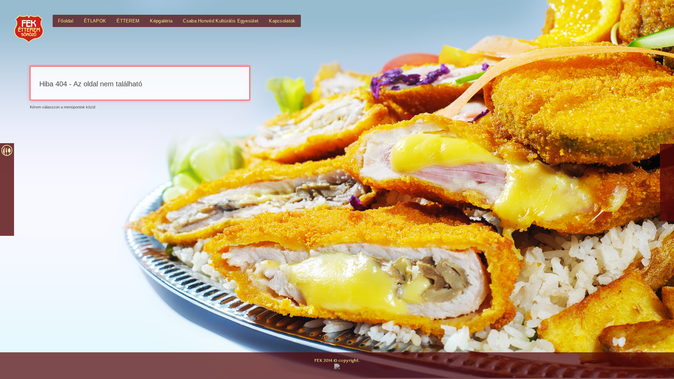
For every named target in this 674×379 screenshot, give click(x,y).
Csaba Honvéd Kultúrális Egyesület (220, 21)
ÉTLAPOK (95, 21)
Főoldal (65, 21)
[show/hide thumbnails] (7, 228)
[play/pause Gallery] (7, 212)
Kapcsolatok (282, 21)
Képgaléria (161, 21)
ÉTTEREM (128, 21)
